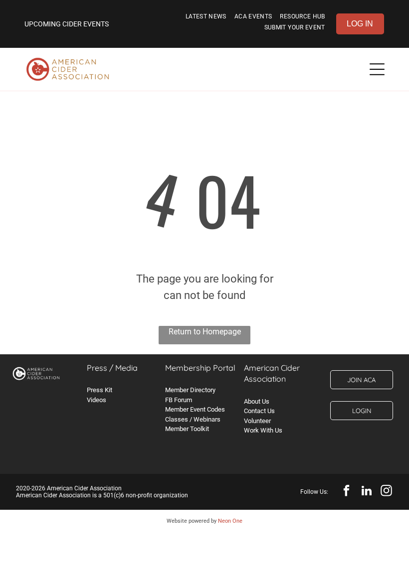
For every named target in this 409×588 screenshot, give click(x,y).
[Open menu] (377, 69)
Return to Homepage (205, 331)
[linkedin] (366, 492)
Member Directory (190, 390)
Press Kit (99, 390)
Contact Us (259, 411)
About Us (256, 401)
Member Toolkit (187, 429)
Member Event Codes (195, 409)
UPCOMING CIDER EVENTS (66, 24)
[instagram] (386, 492)
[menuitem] (206, 18)
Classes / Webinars (192, 419)
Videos (96, 400)
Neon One (230, 521)
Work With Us (263, 430)
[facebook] (346, 492)
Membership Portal (200, 368)
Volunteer (257, 421)
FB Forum (178, 400)
